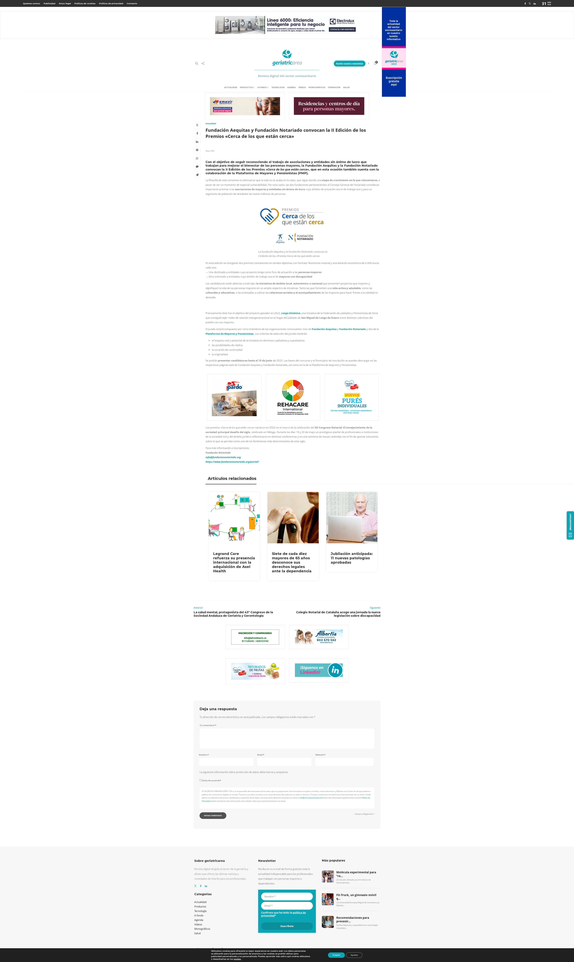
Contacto (132, 3)
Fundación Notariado (352, 329)
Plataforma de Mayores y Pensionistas (230, 333)
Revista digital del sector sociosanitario (287, 76)
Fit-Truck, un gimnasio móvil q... (356, 896)
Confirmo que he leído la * (283, 914)
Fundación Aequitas (324, 329)
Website (320, 755)
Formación (334, 87)
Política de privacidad (111, 3)
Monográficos (317, 87)
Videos (198, 924)
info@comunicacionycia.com (311, 797)
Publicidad (49, 3)
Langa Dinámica (290, 313)
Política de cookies (85, 3)
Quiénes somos (31, 3)
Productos (246, 87)
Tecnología (278, 87)
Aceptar (336, 955)
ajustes (237, 959)
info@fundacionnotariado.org (223, 457)
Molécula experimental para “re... (356, 874)
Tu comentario (208, 725)
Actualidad (230, 87)
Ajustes (354, 955)
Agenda (291, 87)
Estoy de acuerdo (211, 780)
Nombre (204, 755)
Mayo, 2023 (210, 151)
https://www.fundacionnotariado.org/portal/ (232, 461)
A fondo (262, 87)
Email (260, 755)
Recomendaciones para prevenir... (352, 919)
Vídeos (302, 87)
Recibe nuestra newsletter (349, 63)
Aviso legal (65, 3)
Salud (346, 87)
